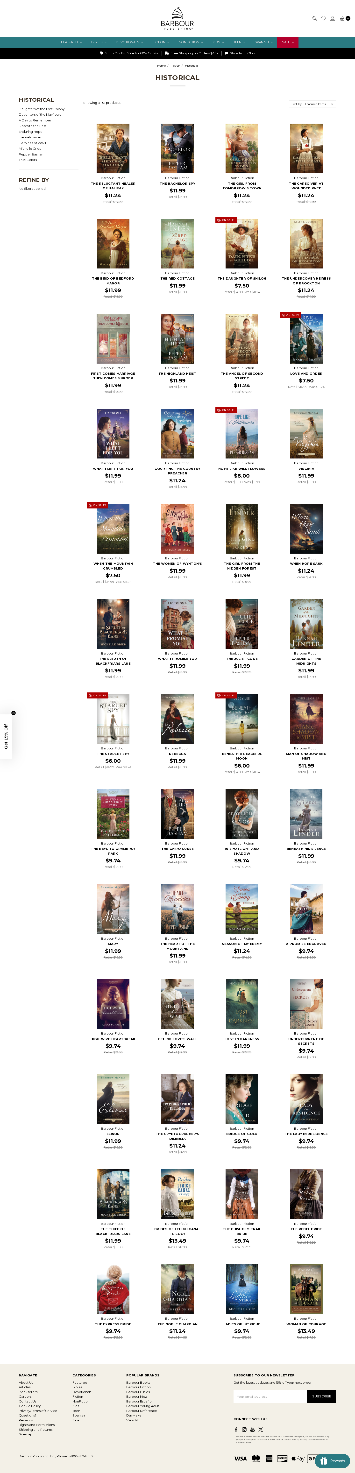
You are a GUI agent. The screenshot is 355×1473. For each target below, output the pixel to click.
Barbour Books (138, 1382)
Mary (113, 944)
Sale (286, 42)
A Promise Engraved (306, 944)
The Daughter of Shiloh (242, 278)
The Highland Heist (177, 373)
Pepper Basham (31, 154)
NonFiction (189, 42)
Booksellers (28, 1392)
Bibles (97, 42)
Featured (70, 42)
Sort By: (297, 104)
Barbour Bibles (138, 1392)
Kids (217, 42)
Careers (25, 1396)
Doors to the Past (32, 126)
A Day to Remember (35, 120)
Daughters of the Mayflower (41, 114)
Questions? (27, 1415)
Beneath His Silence (306, 849)
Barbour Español (139, 1401)
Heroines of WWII (32, 143)
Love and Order (306, 373)
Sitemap (25, 1434)
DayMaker (134, 1415)
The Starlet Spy (113, 754)
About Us (26, 1382)
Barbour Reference (141, 1411)
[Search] (314, 18)
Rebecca (177, 754)
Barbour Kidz (136, 1396)
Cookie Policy (30, 1406)
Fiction (159, 42)
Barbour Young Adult (142, 1406)
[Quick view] (135, 127)
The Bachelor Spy (177, 183)
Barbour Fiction (138, 1387)
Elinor (113, 1134)
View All (132, 1420)
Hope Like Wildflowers (241, 469)
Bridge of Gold (242, 1134)
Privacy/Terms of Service (38, 1411)
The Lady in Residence (306, 1134)
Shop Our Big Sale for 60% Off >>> (131, 53)
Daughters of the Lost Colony (41, 109)
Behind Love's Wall (177, 1039)
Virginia (306, 469)
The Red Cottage (177, 278)
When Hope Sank (306, 563)
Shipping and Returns (35, 1429)
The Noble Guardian (177, 1324)
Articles (24, 1387)
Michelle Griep (30, 148)
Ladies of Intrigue (241, 1324)
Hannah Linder (30, 137)
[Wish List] (323, 18)
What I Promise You (177, 659)
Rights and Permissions (37, 1425)
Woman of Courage (306, 1324)
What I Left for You (113, 469)
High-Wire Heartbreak (113, 1039)
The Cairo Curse (177, 849)
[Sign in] (332, 18)
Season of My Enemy (242, 944)
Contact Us (27, 1401)
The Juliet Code (242, 659)
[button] (6, 736)
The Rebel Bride (306, 1229)
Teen (238, 42)
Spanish (262, 42)
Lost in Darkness (242, 1039)
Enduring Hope (31, 132)
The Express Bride (113, 1324)
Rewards (26, 1420)
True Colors (28, 160)
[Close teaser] (13, 713)
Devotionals (128, 42)
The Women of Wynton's (177, 563)
